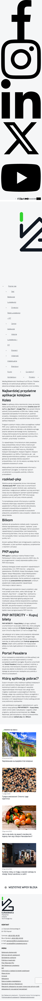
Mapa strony (6, 973)
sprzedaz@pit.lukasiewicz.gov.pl (16, 943)
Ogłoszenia (5, 978)
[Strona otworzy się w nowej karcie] (18, 198)
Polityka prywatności (8, 960)
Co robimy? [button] (30, 372)
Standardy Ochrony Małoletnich (12, 984)
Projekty (32, 377)
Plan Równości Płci (8, 963)
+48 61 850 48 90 (14, 935)
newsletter (32, 198)
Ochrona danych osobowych (11, 955)
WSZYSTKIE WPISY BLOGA (23, 887)
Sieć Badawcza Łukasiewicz (11, 297)
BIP (3, 968)
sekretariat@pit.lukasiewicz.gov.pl (17, 941)
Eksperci (14, 350)
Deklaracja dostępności (9, 952)
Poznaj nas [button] (12, 286)
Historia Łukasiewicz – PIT (12, 339)
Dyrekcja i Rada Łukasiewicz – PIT (13, 313)
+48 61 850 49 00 (17, 938)
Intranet (4, 976)
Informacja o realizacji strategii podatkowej (15, 971)
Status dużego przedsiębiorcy (11, 981)
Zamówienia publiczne (9, 957)
